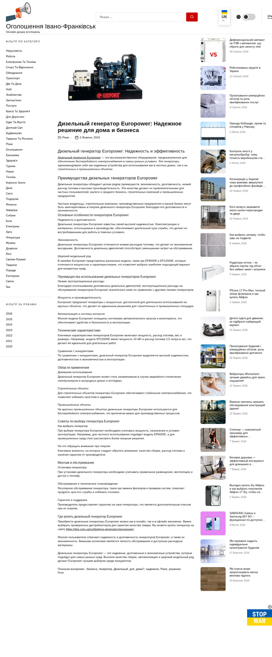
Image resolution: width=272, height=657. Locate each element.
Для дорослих (15, 116)
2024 (9, 324)
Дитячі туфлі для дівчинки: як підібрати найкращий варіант (247, 322)
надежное (152, 569)
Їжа (8, 286)
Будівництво (14, 133)
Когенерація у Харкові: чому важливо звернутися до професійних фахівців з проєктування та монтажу (247, 183)
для (132, 569)
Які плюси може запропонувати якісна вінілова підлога (244, 572)
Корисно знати (15, 182)
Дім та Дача (14, 83)
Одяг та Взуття (15, 122)
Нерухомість (14, 50)
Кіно (8, 253)
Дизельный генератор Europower (79, 157)
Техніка (11, 177)
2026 (9, 313)
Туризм (10, 166)
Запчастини (13, 100)
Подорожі (12, 198)
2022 (9, 335)
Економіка (12, 155)
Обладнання (14, 72)
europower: (78, 569)
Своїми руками (16, 259)
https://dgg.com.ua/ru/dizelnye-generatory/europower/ (100, 529)
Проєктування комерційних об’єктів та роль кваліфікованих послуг (247, 99)
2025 (9, 319)
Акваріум (12, 210)
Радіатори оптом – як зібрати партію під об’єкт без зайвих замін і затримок (247, 266)
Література (13, 237)
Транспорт (13, 78)
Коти (9, 221)
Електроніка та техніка (21, 61)
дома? (140, 569)
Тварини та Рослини (19, 138)
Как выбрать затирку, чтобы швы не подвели (247, 236)
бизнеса (92, 569)
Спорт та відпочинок (19, 67)
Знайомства (14, 94)
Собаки (11, 215)
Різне (9, 144)
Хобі (9, 89)
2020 (9, 346)
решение (175, 569)
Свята (10, 281)
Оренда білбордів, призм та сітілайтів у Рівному (248, 125)
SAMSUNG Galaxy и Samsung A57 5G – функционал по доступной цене (247, 518)
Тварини (11, 264)
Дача (9, 188)
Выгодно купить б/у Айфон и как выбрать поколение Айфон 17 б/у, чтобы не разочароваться (247, 490)
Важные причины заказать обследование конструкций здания (247, 405)
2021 (9, 341)
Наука (10, 171)
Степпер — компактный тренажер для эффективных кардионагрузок (245, 434)
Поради (11, 270)
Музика (10, 242)
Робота (10, 56)
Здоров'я (12, 160)
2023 (9, 330)
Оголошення (14, 149)
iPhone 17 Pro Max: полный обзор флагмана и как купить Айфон (247, 294)
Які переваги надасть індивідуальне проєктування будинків (244, 544)
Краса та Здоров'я (18, 111)
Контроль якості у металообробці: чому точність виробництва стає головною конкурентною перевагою (247, 158)
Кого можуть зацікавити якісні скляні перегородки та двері (246, 210)
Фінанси (11, 204)
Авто (9, 231)
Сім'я (9, 193)
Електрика (12, 226)
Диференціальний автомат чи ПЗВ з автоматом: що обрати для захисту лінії (247, 43)
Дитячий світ (14, 127)
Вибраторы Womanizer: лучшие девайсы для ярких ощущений (247, 377)
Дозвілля (11, 248)
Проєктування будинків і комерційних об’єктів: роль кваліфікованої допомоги (247, 349)
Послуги (11, 105)
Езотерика (12, 275)
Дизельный (121, 569)
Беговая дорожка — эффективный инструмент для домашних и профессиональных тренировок (247, 464)
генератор (105, 569)
